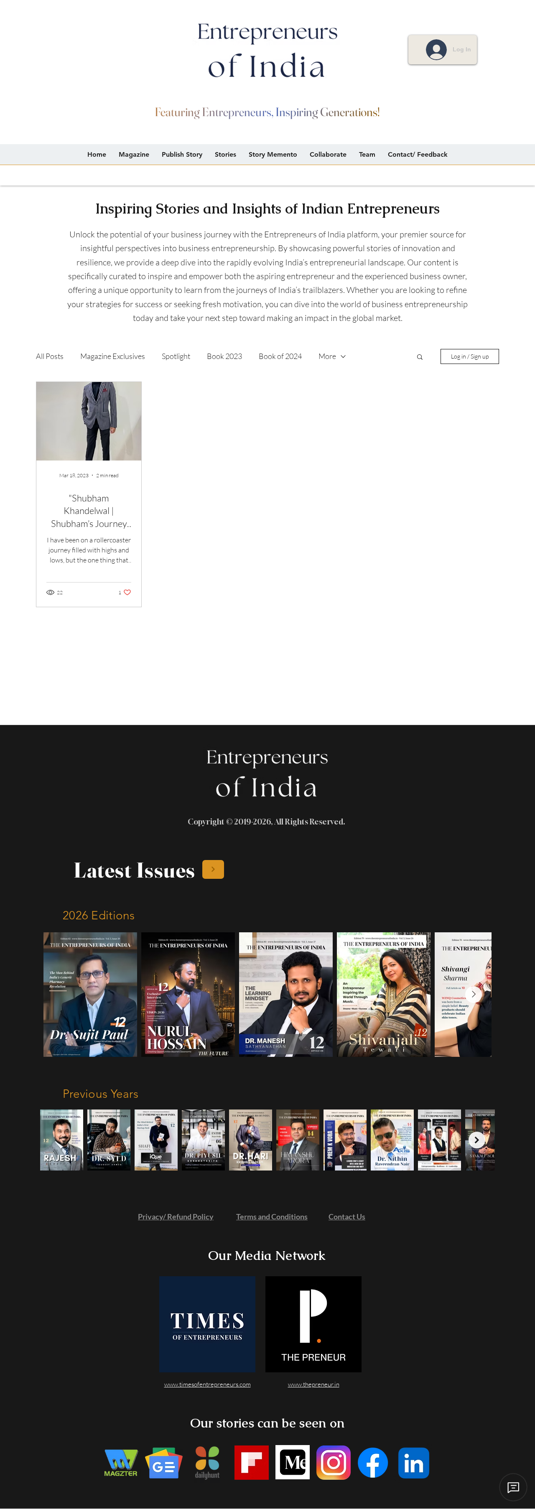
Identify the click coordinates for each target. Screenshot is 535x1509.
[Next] (213, 869)
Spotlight (176, 356)
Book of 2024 (280, 356)
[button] (420, 357)
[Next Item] (473, 994)
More (327, 356)
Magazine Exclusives (112, 356)
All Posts (50, 356)
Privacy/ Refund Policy (176, 1216)
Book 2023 (224, 356)
